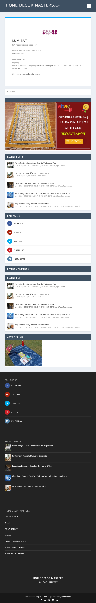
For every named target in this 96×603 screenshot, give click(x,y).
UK (40, 582)
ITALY (45, 582)
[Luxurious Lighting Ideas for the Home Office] (10, 185)
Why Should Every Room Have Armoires (32, 203)
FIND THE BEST (44, 186)
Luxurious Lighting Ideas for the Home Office (34, 183)
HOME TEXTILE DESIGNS (15, 547)
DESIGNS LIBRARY (30, 166)
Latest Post (32, 176)
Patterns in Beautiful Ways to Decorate (32, 173)
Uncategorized (74, 206)
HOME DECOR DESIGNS (14, 553)
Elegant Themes (42, 596)
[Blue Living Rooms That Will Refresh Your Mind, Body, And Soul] (10, 195)
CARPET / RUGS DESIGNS (15, 541)
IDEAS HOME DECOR (48, 166)
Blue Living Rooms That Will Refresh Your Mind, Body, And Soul (42, 193)
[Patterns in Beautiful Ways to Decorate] (10, 175)
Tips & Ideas (60, 166)
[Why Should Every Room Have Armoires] (10, 205)
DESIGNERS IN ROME (31, 186)
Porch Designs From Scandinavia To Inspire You (35, 163)
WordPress (66, 596)
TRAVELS (8, 535)
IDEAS (38, 166)
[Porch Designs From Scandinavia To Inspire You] (10, 165)
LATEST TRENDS (53, 206)
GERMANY (53, 582)
